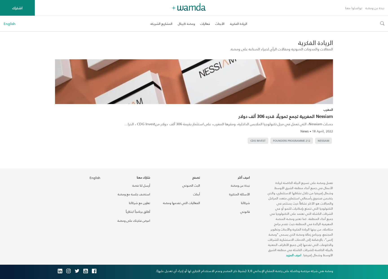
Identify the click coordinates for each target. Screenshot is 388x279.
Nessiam (323, 140)
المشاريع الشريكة (161, 24)
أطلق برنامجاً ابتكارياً (138, 212)
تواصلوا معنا (353, 8)
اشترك (17, 7)
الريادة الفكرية (238, 24)
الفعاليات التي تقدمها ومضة (181, 203)
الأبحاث (220, 24)
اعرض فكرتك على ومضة (133, 220)
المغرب (328, 109)
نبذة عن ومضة (374, 8)
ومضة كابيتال (186, 24)
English (9, 24)
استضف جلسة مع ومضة (134, 194)
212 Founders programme (291, 140)
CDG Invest (258, 140)
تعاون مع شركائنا (139, 203)
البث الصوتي (191, 185)
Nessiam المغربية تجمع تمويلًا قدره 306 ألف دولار (285, 116)
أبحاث (196, 194)
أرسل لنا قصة (141, 185)
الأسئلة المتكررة (239, 194)
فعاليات (205, 24)
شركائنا (245, 203)
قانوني (245, 212)
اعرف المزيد (293, 255)
